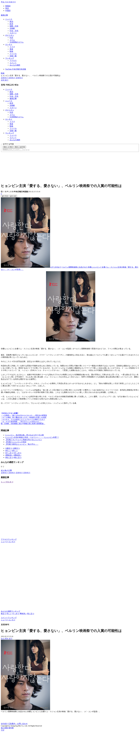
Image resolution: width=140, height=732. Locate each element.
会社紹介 (4, 724)
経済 (11, 24)
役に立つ (30, 613)
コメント (13, 63)
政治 (11, 21)
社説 (11, 37)
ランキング (9, 58)
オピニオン (9, 35)
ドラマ (12, 47)
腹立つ (3, 613)
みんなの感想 (15, 65)
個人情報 (4, 728)
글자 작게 (5, 196)
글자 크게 (13, 196)
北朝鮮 (12, 28)
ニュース (8, 19)
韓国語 (7, 6)
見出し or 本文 (8, 147)
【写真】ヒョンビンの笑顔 (15, 442)
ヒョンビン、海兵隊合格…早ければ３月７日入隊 (24, 435)
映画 (11, 51)
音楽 (11, 49)
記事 (6, 470)
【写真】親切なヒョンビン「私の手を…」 (21, 444)
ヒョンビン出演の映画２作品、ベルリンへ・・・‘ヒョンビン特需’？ (32, 437)
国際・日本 (14, 26)
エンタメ (8, 44)
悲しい (9, 613)
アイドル (13, 54)
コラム (12, 40)
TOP (2, 730)
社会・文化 (14, 31)
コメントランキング (9, 618)
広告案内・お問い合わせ (18, 724)
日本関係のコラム (17, 42)
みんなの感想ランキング (10, 611)
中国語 (7, 10)
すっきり (15, 613)
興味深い (23, 613)
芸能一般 (13, 56)
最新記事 (4, 15)
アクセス (13, 60)
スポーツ (13, 33)
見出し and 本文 (20, 147)
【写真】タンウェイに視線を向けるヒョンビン (23, 440)
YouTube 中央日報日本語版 (15, 69)
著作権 (11, 728)
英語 (7, 8)
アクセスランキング (9, 539)
